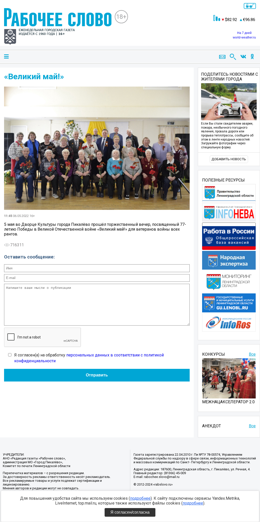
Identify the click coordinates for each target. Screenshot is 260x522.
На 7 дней (244, 33)
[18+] (57, 27)
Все (252, 354)
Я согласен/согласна (130, 512)
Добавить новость (229, 159)
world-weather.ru (244, 37)
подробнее (140, 498)
